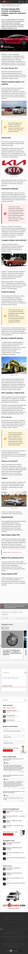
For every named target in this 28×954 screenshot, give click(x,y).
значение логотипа (6, 612)
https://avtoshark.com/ (10, 607)
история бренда (14, 612)
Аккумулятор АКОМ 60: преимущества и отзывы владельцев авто (13, 759)
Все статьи (5, 628)
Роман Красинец (10, 715)
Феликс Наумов (10, 720)
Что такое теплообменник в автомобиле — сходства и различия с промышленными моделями (12, 652)
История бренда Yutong (15, 552)
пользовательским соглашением (10, 945)
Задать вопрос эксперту (9, 707)
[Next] (26, 645)
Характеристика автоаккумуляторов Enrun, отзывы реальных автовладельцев (14, 792)
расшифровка (4, 614)
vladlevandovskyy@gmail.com (8, 936)
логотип (20, 612)
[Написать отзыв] (19, 1)
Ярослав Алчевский (11, 710)
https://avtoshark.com (9, 933)
